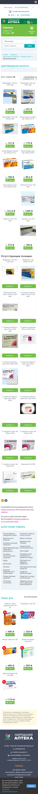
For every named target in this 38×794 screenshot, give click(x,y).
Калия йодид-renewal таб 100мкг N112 (28, 118)
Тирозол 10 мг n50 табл (10, 220)
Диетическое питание (8, 539)
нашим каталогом (8, 509)
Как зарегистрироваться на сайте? (19, 775)
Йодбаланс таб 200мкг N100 (27, 261)
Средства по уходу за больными (27, 577)
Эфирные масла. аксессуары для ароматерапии (26, 582)
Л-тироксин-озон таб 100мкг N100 (10, 432)
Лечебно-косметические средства (9, 555)
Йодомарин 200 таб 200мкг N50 (10, 118)
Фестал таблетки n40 (10, 639)
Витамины (7, 563)
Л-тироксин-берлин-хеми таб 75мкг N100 (28, 397)
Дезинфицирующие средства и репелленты (10, 549)
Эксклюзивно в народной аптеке (10, 534)
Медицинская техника (25, 542)
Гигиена (6, 567)
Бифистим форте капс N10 (28, 640)
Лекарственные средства (9, 577)
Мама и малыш (26, 538)
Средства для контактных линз (26, 547)
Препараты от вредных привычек (25, 562)
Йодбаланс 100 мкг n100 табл (10, 261)
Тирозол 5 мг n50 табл (28, 220)
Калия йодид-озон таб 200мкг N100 (10, 186)
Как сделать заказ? (19, 770)
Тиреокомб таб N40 (28, 464)
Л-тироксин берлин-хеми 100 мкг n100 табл (28, 294)
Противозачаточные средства (27, 567)
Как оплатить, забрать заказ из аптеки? (19, 772)
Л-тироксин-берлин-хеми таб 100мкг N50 (10, 363)
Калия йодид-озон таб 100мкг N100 (28, 152)
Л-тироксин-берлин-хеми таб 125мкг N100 (28, 364)
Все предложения (30, 597)
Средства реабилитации (25, 572)
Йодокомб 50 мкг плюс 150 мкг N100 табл (10, 294)
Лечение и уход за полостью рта (27, 534)
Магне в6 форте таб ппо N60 (10, 674)
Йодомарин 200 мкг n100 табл (28, 84)
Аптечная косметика (7, 581)
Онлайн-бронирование (20, 11)
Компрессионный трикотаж (10, 544)
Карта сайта (19, 777)
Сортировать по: (30, 77)
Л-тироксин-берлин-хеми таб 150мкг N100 (10, 398)
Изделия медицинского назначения (9, 571)
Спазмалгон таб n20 (28, 604)
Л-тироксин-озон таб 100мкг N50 (28, 432)
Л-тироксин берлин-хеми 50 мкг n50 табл (10, 329)
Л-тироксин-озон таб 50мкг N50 (10, 465)
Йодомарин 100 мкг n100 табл (10, 84)
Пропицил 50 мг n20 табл (28, 186)
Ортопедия (24, 551)
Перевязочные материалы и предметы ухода (26, 555)
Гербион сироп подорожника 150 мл (10, 605)
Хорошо (31, 786)
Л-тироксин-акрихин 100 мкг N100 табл (28, 328)
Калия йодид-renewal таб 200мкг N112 (10, 152)
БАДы (5, 560)
